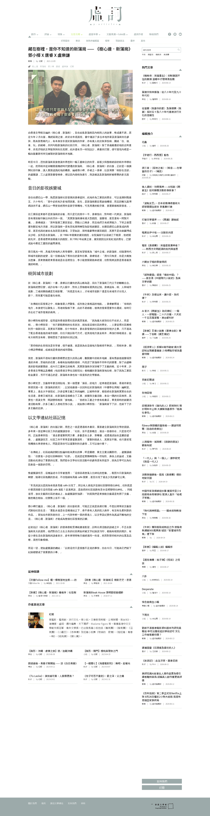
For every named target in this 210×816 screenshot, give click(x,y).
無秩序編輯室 (92, 40)
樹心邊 (35, 66)
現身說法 (120, 40)
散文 (144, 370)
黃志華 (155, 265)
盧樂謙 (65, 66)
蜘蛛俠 (158, 54)
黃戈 (154, 383)
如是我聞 (75, 34)
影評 (85, 666)
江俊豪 (155, 651)
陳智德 (96, 583)
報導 (107, 40)
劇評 (144, 193)
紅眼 (41, 61)
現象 (60, 34)
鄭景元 (155, 119)
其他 (143, 40)
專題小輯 (145, 605)
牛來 (144, 54)
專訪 (78, 40)
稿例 (43, 803)
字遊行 (144, 158)
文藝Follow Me (34, 583)
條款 (83, 803)
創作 (33, 34)
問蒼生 (150, 54)
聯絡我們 (153, 34)
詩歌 (144, 175)
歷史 (144, 119)
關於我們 (32, 803)
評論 (46, 34)
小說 (85, 654)
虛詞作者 (138, 34)
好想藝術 (65, 40)
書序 (132, 40)
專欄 (144, 566)
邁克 (154, 566)
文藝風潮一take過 (116, 34)
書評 (144, 223)
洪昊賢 (96, 595)
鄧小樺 (51, 66)
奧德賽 (166, 54)
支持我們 (72, 803)
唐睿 (58, 66)
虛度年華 (93, 34)
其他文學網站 (56, 803)
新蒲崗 (43, 66)
